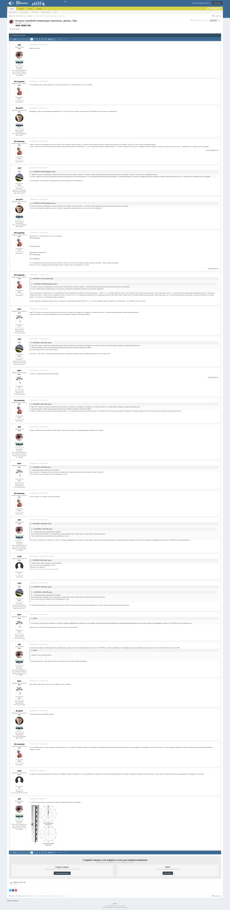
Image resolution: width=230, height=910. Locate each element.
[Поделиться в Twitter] (10, 890)
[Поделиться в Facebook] (13, 890)
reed (19, 168)
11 (45, 39)
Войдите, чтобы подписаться (200, 20)
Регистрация (217, 3)
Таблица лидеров (46, 12)
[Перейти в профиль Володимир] (19, 91)
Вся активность (24, 12)
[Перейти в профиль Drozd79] (19, 118)
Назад (14, 39)
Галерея (21, 9)
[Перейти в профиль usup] (19, 780)
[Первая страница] (11, 39)
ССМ (19, 556)
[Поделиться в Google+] (16, 890)
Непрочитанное (13, 12)
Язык (114, 904)
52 (20, 326)
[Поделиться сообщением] (218, 44)
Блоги (30, 9)
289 (20, 99)
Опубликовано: (39, 44)
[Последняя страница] (54, 39)
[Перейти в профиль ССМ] (19, 566)
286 (20, 185)
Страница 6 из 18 (61, 39)
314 (20, 127)
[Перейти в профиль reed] (19, 178)
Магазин (39, 9)
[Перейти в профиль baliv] (19, 319)
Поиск (55, 12)
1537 (19, 64)
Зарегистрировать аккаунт (62, 873)
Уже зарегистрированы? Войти (201, 3)
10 (42, 39)
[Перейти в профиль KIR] (11, 21)
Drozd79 (19, 108)
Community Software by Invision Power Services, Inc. (115, 907)
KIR (20, 23)
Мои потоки (35, 12)
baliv (19, 309)
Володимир (19, 81)
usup (19, 770)
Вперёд (50, 39)
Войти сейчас (167, 873)
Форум (12, 9)
